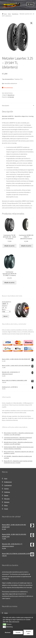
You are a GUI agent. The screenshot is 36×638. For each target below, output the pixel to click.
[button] (31, 23)
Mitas (6, 505)
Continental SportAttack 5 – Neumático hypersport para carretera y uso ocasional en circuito (18, 438)
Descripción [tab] (5, 105)
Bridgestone (8, 482)
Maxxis (6, 495)
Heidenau (7, 492)
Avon (5, 478)
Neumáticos (15, 14)
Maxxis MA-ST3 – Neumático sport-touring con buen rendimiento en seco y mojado (18, 461)
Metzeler (11, 97)
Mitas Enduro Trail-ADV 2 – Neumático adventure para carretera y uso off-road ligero (18, 433)
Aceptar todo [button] (28, 632)
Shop (9, 14)
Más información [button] (14, 621)
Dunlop (6, 488)
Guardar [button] (18, 632)
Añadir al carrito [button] (9, 246)
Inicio (5, 14)
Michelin (6, 502)
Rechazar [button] (7, 632)
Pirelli (6, 509)
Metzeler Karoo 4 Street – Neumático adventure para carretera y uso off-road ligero (18, 443)
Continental (8, 485)
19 (8, 97)
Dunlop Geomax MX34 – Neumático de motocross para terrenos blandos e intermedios (18, 447)
